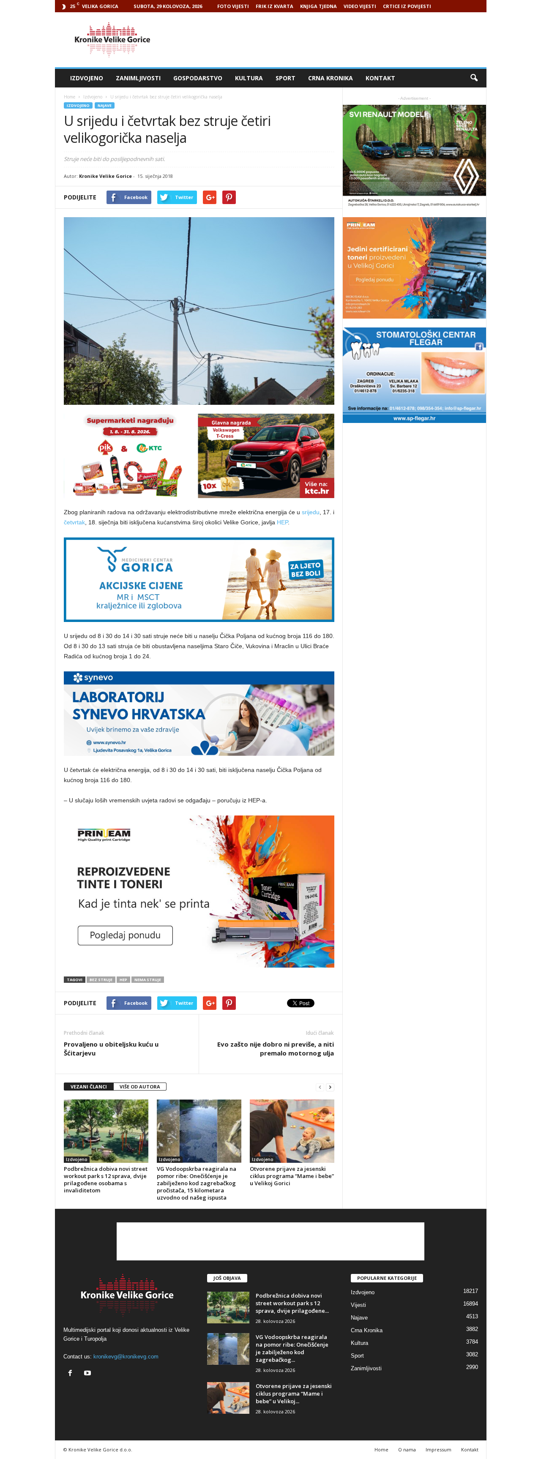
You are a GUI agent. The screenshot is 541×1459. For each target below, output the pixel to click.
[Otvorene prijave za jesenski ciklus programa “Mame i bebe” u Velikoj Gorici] (292, 1131)
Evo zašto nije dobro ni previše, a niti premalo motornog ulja (275, 1048)
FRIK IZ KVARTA (274, 6)
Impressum (438, 1449)
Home (69, 97)
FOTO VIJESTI (233, 6)
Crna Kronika (330, 78)
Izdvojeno (86, 78)
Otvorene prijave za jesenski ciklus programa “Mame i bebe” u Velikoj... (294, 1393)
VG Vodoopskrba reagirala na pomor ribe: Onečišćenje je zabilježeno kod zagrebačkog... (292, 1348)
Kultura (249, 78)
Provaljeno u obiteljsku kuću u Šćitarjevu (111, 1048)
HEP (282, 522)
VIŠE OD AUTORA (140, 1086)
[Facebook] (72, 1374)
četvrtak (74, 522)
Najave (105, 105)
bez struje (101, 979)
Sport (285, 78)
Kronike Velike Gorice (105, 176)
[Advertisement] (332, 40)
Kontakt (380, 78)
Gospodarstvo (197, 78)
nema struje (147, 979)
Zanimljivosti (138, 78)
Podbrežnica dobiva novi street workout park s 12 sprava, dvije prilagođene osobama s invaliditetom (106, 1179)
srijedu (311, 512)
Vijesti (358, 1305)
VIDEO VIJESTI (360, 6)
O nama (407, 1449)
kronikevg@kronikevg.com (125, 1356)
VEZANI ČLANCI (89, 1086)
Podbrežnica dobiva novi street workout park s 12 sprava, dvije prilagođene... (292, 1303)
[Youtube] (88, 1374)
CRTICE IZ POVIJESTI (407, 6)
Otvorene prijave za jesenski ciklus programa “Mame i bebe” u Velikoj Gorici (292, 1176)
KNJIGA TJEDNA (318, 6)
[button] (473, 78)
